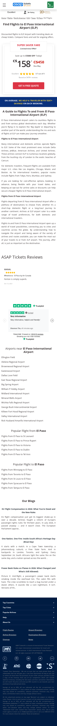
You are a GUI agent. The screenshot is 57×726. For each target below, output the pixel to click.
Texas (33, 18)
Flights (9, 18)
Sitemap (6, 639)
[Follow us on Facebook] (5, 658)
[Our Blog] (52, 658)
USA (28, 18)
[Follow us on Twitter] (40, 658)
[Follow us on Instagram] (17, 658)
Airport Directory (35, 630)
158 (23, 63)
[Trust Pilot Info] (45, 12)
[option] (28, 279)
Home (3, 18)
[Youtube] (28, 658)
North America (20, 18)
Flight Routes (8, 630)
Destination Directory (37, 635)
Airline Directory (9, 635)
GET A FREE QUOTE (28, 85)
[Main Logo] (22, 5)
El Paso (40, 18)
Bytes (30, 639)
